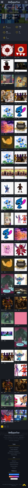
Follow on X (14, 478)
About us (14, 461)
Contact (14, 468)
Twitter (20, 7)
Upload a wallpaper (14, 447)
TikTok (23, 7)
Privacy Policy (14, 466)
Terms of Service (14, 464)
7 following (14, 15)
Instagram (17, 7)
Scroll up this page (24, 485)
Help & (14, 454)
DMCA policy (11, 453)
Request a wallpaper (14, 451)
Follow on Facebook (15, 474)
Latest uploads (14, 449)
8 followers (14, 17)
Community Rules (14, 462)
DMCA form (17, 453)
